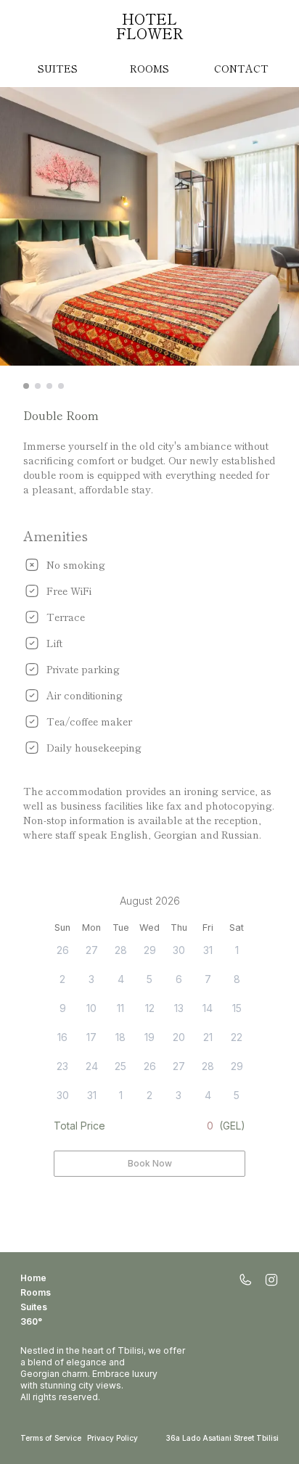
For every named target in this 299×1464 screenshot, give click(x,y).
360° (31, 1321)
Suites (58, 68)
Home (33, 1277)
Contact (241, 68)
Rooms (149, 68)
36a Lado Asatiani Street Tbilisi (222, 1438)
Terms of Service (50, 1438)
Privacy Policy (112, 1438)
